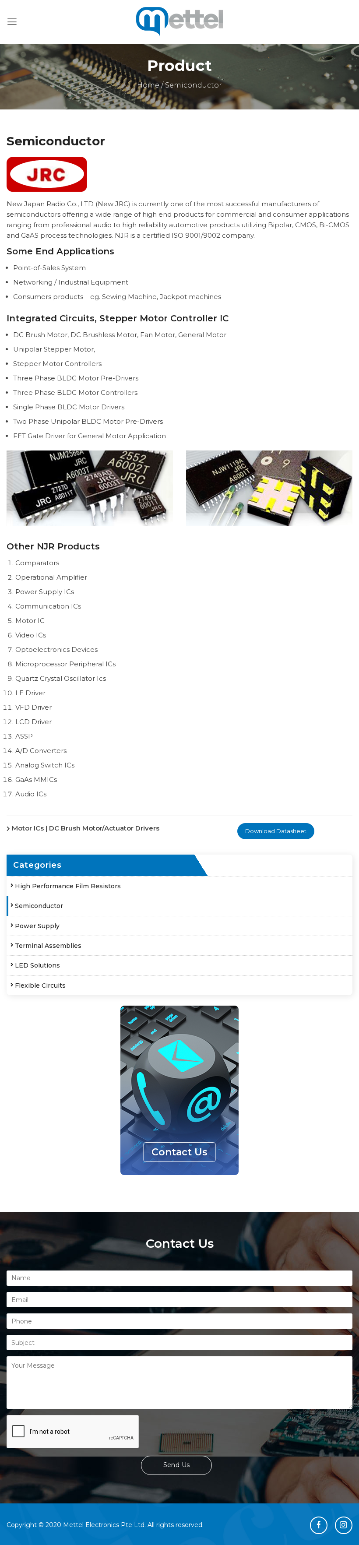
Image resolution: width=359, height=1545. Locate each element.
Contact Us (179, 1152)
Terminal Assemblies (48, 946)
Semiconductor (39, 906)
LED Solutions (37, 965)
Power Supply (37, 926)
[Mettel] (179, 22)
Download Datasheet (275, 830)
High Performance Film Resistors (68, 886)
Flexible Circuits (40, 985)
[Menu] (12, 22)
